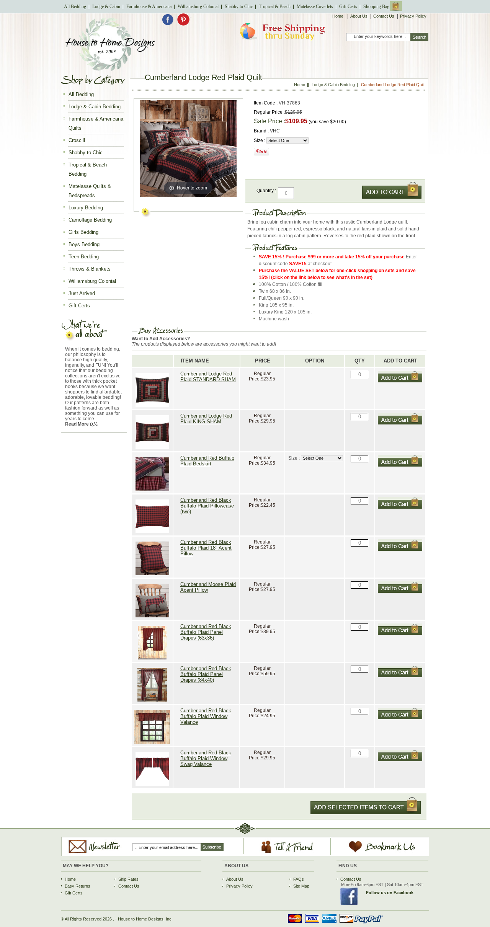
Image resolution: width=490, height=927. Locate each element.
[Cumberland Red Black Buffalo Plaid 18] (152, 576)
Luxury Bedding (86, 208)
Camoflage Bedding (90, 220)
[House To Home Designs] (109, 69)
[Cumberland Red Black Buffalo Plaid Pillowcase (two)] (152, 534)
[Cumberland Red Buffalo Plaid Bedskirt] (152, 492)
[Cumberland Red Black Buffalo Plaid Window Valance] (152, 744)
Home (338, 16)
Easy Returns (77, 886)
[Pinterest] (183, 24)
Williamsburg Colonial (198, 6)
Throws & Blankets (90, 269)
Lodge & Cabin (106, 6)
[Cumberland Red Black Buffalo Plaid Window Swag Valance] (152, 786)
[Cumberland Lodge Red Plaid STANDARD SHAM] (152, 407)
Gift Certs (348, 6)
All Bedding (75, 6)
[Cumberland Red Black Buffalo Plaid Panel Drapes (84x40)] (152, 702)
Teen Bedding (84, 256)
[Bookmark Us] (373, 852)
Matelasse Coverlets (315, 6)
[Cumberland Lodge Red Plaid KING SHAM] (152, 449)
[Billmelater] (332, 924)
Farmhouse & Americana (149, 6)
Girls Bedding (83, 232)
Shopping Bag (376, 6)
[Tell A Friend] (287, 853)
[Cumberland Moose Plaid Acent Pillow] (152, 618)
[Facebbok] (169, 24)
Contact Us (383, 16)
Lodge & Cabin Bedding (95, 106)
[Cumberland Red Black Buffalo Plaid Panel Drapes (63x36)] (152, 660)
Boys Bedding (84, 244)
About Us (359, 16)
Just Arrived (82, 293)
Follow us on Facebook (389, 892)
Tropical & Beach (275, 6)
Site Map (301, 886)
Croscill (77, 140)
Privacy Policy (413, 16)
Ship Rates (128, 879)
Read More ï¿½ (81, 424)
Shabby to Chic (239, 6)
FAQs (298, 879)
